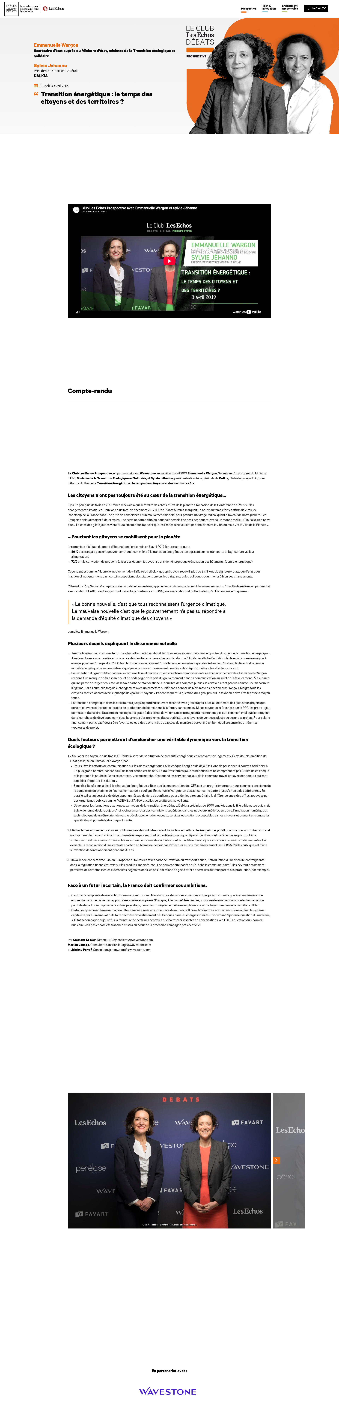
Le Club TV (319, 8)
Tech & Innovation (269, 7)
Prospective (248, 8)
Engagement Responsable (290, 7)
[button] (276, 1160)
